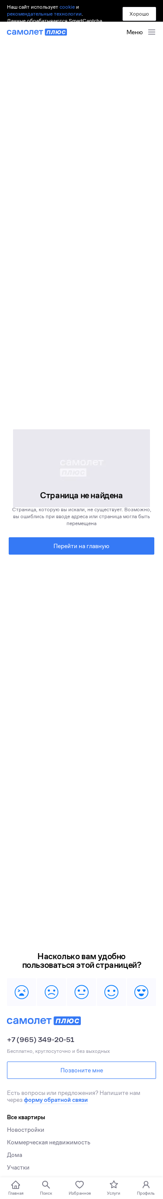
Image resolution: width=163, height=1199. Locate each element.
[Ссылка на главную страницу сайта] (37, 32)
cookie (67, 6)
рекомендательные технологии (44, 13)
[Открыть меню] (151, 32)
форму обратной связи (56, 1100)
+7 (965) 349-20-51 (40, 1040)
